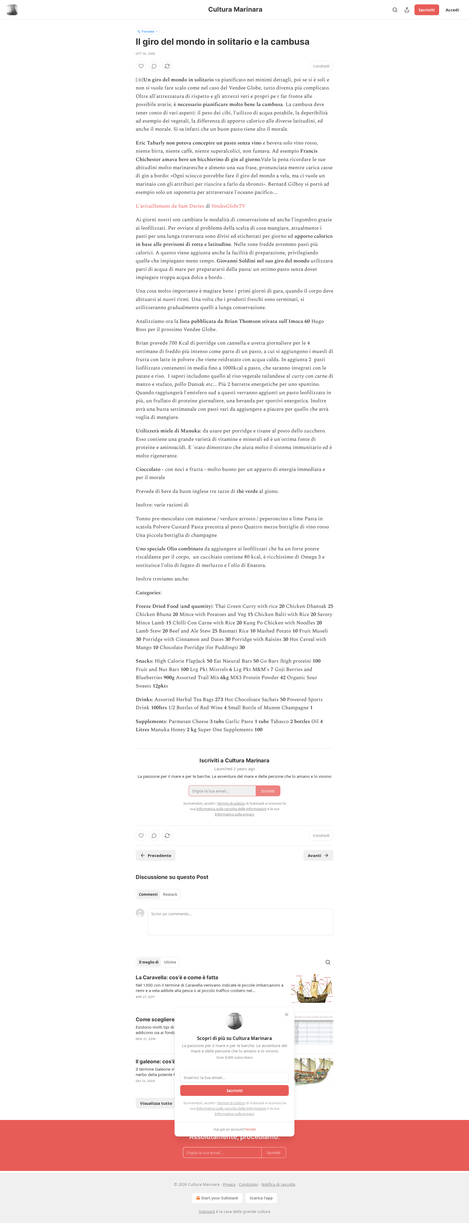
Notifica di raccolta (278, 1184)
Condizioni (248, 1184)
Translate (147, 31)
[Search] (394, 9)
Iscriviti (427, 9)
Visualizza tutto (156, 1103)
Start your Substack (219, 1197)
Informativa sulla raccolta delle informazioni (231, 1108)
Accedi (452, 9)
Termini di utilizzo (231, 1102)
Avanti (314, 855)
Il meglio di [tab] (149, 962)
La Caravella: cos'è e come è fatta (177, 977)
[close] (286, 1014)
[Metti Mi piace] (141, 66)
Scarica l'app (261, 1197)
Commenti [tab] (148, 894)
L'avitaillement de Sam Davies (170, 206)
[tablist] (158, 894)
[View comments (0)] (154, 66)
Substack (207, 1211)
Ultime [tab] (170, 962)
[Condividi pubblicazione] (406, 9)
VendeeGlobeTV (228, 206)
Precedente (159, 855)
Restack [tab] (170, 894)
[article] (234, 990)
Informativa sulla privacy (234, 1113)
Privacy (229, 1184)
